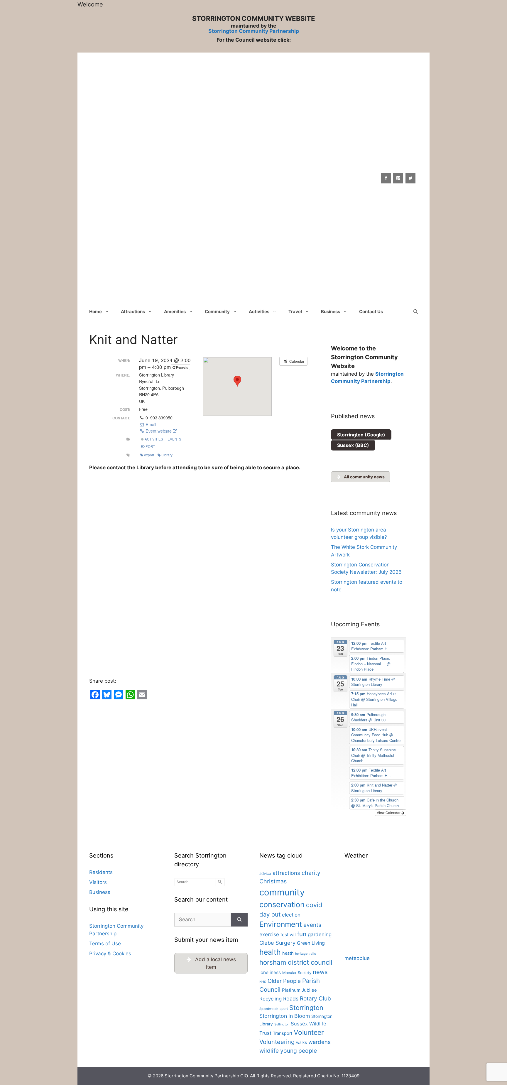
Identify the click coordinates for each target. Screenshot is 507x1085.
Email (150, 424)
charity (311, 872)
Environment (280, 924)
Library (167, 454)
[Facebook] (386, 178)
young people (298, 1050)
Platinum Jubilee (299, 990)
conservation (282, 904)
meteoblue (357, 958)
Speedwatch (268, 1009)
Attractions (133, 311)
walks (301, 1042)
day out (269, 914)
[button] (416, 311)
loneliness (270, 972)
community (282, 892)
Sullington (281, 1024)
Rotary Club (315, 998)
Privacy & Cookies (110, 953)
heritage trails (305, 954)
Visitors (98, 882)
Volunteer (309, 1032)
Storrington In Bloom (284, 1016)
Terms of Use (105, 943)
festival (288, 934)
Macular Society (296, 972)
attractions (286, 873)
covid (314, 905)
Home (95, 311)
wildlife (269, 1050)
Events (174, 439)
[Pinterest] (398, 178)
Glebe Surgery (277, 943)
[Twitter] (410, 178)
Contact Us (371, 311)
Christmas (273, 881)
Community (217, 311)
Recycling (270, 999)
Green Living (311, 943)
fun (301, 934)
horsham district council (295, 962)
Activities (259, 311)
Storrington (306, 1007)
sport (284, 1008)
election (291, 915)
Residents (101, 872)
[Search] (239, 920)
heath (288, 953)
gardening (320, 934)
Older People (284, 981)
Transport (282, 1033)
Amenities (175, 311)
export (149, 454)
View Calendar (389, 812)
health (270, 952)
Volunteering (277, 1041)
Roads (290, 998)
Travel (295, 311)
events (312, 925)
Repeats (182, 367)
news (320, 972)
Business (330, 311)
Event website (158, 431)
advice (265, 873)
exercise (269, 934)
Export (148, 446)
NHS (262, 982)
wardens (319, 1042)
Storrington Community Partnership (253, 31)
